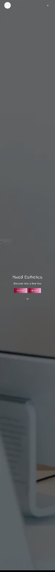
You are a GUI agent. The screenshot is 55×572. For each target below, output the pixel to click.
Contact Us (35, 290)
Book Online (21, 290)
